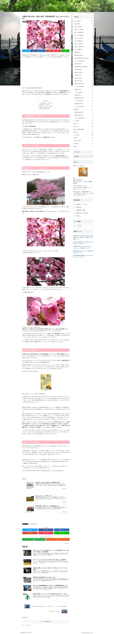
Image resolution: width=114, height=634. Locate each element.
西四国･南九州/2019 (84, 55)
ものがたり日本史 (83, 140)
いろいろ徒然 (83, 135)
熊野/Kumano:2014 (84, 72)
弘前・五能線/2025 (84, 41)
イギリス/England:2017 (84, 60)
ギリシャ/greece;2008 (84, 106)
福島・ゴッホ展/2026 (84, 29)
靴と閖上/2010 (84, 95)
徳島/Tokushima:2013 (84, 83)
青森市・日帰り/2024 (84, 46)
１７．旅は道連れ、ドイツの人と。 (81, 204)
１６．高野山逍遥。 (77, 207)
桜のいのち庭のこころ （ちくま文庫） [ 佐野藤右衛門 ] (33, 393)
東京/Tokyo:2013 (84, 78)
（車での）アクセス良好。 (45, 104)
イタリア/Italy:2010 (84, 92)
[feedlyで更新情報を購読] (34, 539)
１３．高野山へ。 (77, 215)
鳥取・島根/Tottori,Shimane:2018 (84, 58)
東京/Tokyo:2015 (84, 69)
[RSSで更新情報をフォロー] (58, 539)
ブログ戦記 (83, 143)
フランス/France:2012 (84, 86)
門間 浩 (81, 243)
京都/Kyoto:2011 (84, 89)
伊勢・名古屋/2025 (84, 43)
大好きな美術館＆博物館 (83, 129)
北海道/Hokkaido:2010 (84, 98)
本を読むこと (83, 132)
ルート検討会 (83, 120)
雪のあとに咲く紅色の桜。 (45, 108)
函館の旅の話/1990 (84, 115)
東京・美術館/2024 (84, 49)
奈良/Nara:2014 (84, 75)
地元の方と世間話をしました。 (45, 107)
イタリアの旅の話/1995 (84, 117)
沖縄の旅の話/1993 (84, 112)
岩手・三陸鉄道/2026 (84, 32)
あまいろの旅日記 (83, 21)
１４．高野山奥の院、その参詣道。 (81, 212)
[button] (92, 225)
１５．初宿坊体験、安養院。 (79, 210)
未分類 (83, 146)
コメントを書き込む (45, 621)
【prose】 (83, 137)
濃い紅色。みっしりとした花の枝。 (46, 105)
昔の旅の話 (83, 109)
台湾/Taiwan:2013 (84, 80)
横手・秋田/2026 (84, 26)
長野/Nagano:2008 (84, 103)
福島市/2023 (84, 52)
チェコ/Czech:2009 (84, 100)
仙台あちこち (83, 126)
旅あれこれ (83, 123)
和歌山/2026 (84, 23)
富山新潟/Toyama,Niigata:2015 (84, 66)
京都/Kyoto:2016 (84, 63)
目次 (44, 100)
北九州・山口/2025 (84, 38)
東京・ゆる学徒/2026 (84, 35)
